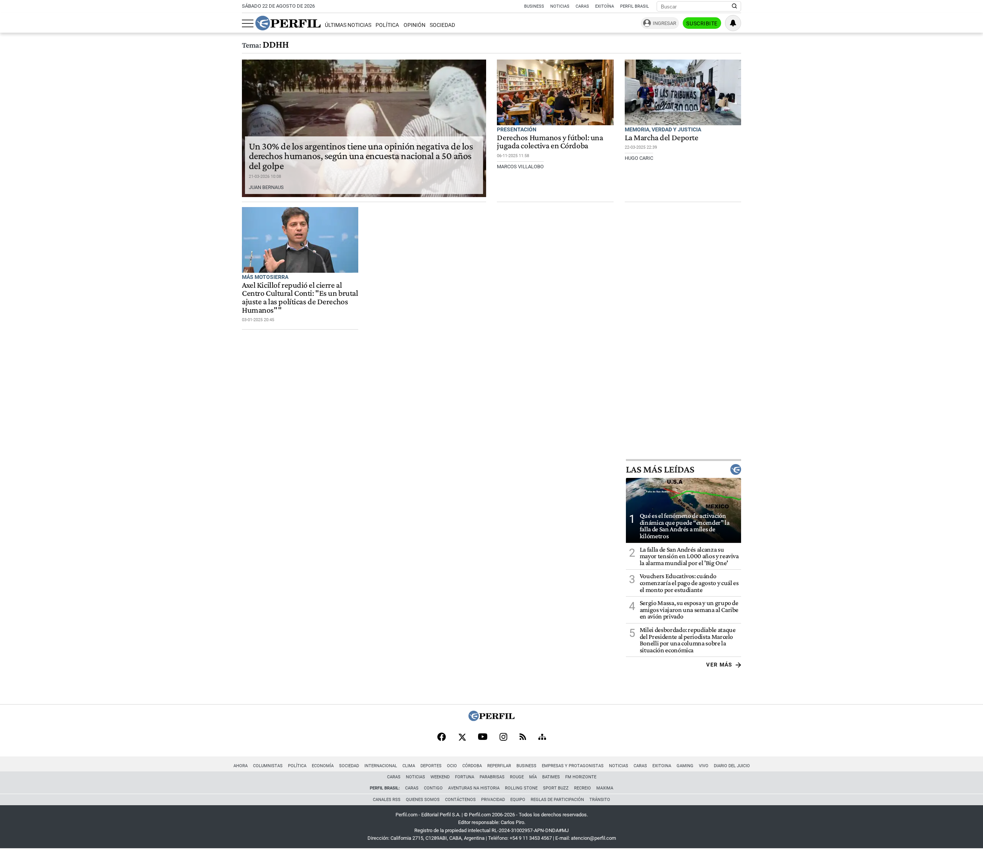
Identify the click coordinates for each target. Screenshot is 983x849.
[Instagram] (503, 737)
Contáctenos (460, 799)
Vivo (703, 765)
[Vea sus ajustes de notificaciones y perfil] (733, 23)
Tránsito (599, 799)
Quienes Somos (423, 799)
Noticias (559, 6)
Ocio (452, 765)
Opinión (414, 25)
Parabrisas (492, 776)
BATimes (551, 776)
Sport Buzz (556, 788)
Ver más (719, 665)
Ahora (240, 765)
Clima (408, 765)
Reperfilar (499, 765)
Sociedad (442, 25)
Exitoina (661, 765)
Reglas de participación (557, 799)
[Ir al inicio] (288, 23)
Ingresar (664, 23)
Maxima (604, 788)
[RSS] (523, 737)
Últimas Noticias (348, 25)
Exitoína (604, 6)
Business (534, 6)
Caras (582, 6)
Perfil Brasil (634, 6)
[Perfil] (491, 719)
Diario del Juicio (732, 765)
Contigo (433, 788)
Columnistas (268, 765)
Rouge (517, 776)
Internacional (380, 765)
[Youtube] (482, 737)
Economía (323, 765)
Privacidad (493, 799)
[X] (462, 737)
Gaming (685, 765)
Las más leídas (660, 469)
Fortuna (464, 776)
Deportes (431, 765)
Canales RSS (386, 799)
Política (387, 25)
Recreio (582, 788)
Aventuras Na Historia (474, 788)
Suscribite (702, 23)
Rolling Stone (521, 788)
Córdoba (472, 765)
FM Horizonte (580, 776)
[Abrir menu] (247, 23)
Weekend (440, 776)
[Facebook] (441, 738)
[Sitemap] (542, 737)
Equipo (517, 799)
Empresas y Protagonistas (573, 765)
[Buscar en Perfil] (734, 6)
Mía (533, 776)
